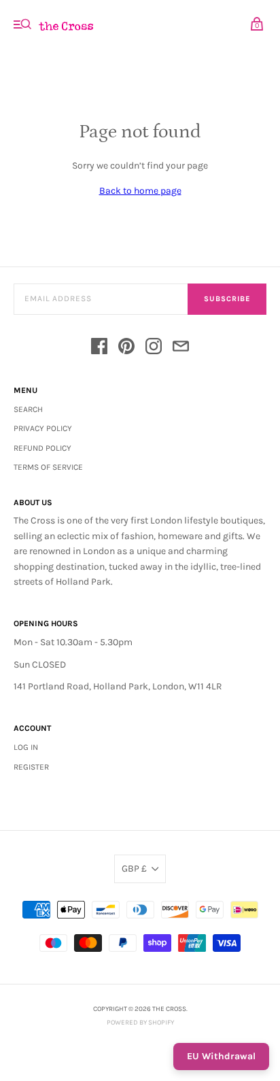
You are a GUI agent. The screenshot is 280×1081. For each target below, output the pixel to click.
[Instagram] (153, 348)
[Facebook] (99, 348)
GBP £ (134, 868)
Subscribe (227, 298)
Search (28, 409)
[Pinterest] (126, 348)
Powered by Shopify (140, 1022)
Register (31, 767)
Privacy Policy (43, 428)
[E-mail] (181, 348)
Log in (26, 747)
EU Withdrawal (221, 1056)
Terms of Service (48, 467)
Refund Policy (42, 448)
